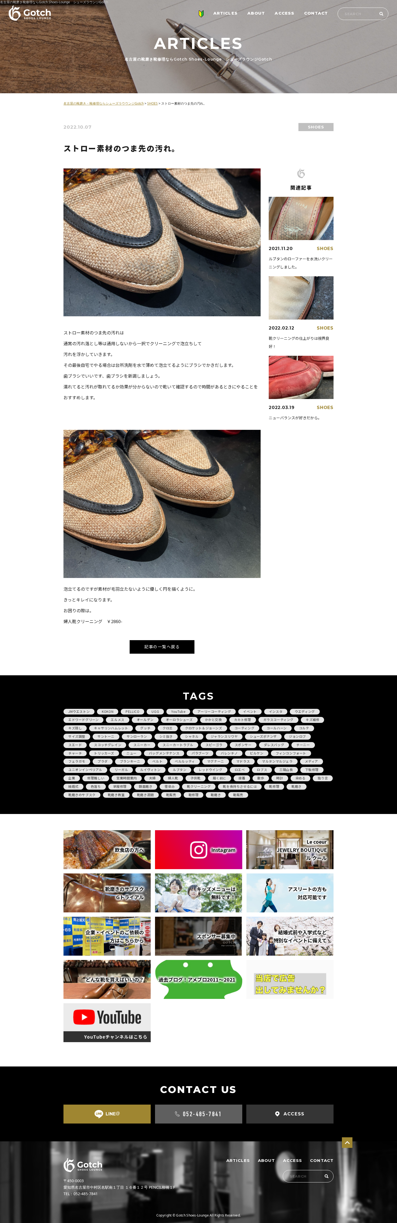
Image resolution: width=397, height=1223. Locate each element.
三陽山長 (286, 769)
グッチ (145, 728)
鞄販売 (238, 794)
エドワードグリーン (83, 719)
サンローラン (137, 736)
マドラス (243, 761)
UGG (155, 711)
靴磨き (296, 786)
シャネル (191, 736)
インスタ (275, 711)
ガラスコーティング (278, 719)
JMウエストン (79, 711)
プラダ (102, 761)
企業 (71, 778)
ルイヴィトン (150, 769)
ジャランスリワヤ (224, 736)
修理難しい (95, 778)
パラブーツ (199, 753)
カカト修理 (242, 719)
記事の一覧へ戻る (162, 646)
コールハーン (277, 728)
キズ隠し (75, 728)
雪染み (169, 786)
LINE (113, 1113)
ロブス (262, 769)
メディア (311, 761)
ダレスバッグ (274, 744)
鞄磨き (216, 794)
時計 (279, 778)
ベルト (157, 761)
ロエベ (240, 769)
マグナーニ (215, 761)
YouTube (178, 711)
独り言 (323, 778)
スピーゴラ (214, 744)
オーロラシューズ (179, 719)
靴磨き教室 (116, 794)
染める (300, 778)
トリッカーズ (104, 753)
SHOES (316, 126)
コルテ (304, 728)
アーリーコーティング (214, 711)
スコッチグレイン (107, 744)
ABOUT (256, 13)
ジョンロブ (297, 736)
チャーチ (75, 753)
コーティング (244, 728)
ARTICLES (225, 13)
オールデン (145, 719)
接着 (241, 778)
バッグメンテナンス (164, 753)
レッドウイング (210, 769)
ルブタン (179, 769)
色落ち (96, 786)
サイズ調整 (76, 736)
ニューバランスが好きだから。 (295, 417)
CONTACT (316, 13)
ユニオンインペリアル (85, 769)
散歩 (260, 778)
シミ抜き (166, 736)
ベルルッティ (185, 761)
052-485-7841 (202, 1114)
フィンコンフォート (291, 753)
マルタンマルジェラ (277, 761)
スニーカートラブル (178, 744)
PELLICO (132, 711)
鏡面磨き (145, 786)
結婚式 (73, 786)
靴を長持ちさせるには (240, 786)
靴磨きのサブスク (82, 794)
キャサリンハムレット (111, 728)
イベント (250, 711)
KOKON (107, 711)
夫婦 (152, 778)
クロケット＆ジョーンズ (203, 728)
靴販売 (171, 794)
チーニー (303, 744)
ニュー (131, 753)
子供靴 (195, 778)
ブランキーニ (130, 761)
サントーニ (106, 736)
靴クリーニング (199, 786)
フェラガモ (76, 761)
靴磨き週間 (145, 794)
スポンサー (243, 744)
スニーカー (141, 744)
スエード (75, 744)
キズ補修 (312, 719)
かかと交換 (213, 719)
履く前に (219, 778)
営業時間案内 (126, 778)
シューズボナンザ (263, 736)
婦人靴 (173, 778)
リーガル (121, 769)
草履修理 (120, 786)
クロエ (168, 728)
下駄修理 (312, 769)
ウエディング (305, 711)
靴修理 (274, 786)
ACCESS (284, 13)
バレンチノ (229, 753)
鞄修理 (194, 794)
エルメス (117, 719)
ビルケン (256, 753)
